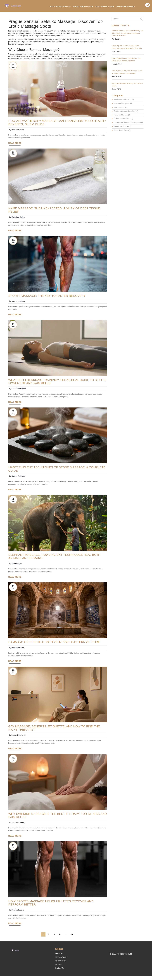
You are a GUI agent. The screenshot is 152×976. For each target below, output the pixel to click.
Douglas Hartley (18, 130)
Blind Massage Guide (104, 7)
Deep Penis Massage (125, 7)
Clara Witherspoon (19, 389)
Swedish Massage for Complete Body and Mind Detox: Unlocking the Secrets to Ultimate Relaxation (127, 33)
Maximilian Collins (18, 217)
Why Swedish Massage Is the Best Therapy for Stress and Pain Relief (57, 815)
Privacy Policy (60, 961)
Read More (14, 143)
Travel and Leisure (122, 115)
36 (72, 934)
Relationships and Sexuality (126, 111)
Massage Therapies (123, 103)
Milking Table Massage (83, 7)
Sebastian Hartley (18, 822)
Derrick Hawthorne (19, 735)
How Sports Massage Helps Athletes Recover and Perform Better (50, 903)
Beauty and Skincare (123, 126)
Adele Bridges (16, 563)
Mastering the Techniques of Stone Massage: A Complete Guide (56, 469)
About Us (58, 954)
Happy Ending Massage (60, 7)
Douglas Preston (18, 648)
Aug (13, 67)
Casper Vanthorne (18, 301)
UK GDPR (59, 964)
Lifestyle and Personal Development (128, 122)
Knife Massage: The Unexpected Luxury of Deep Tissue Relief (54, 210)
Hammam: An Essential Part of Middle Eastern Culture (54, 642)
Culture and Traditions (123, 119)
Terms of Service (61, 957)
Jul (13, 588)
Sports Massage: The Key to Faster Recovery (47, 295)
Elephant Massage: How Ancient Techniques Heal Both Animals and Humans (54, 556)
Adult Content (121, 107)
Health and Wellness (124, 100)
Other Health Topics (122, 130)
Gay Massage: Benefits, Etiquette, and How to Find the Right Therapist (54, 728)
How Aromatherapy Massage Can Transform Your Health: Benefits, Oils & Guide (57, 122)
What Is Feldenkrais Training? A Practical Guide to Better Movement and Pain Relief (57, 381)
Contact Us (59, 968)
